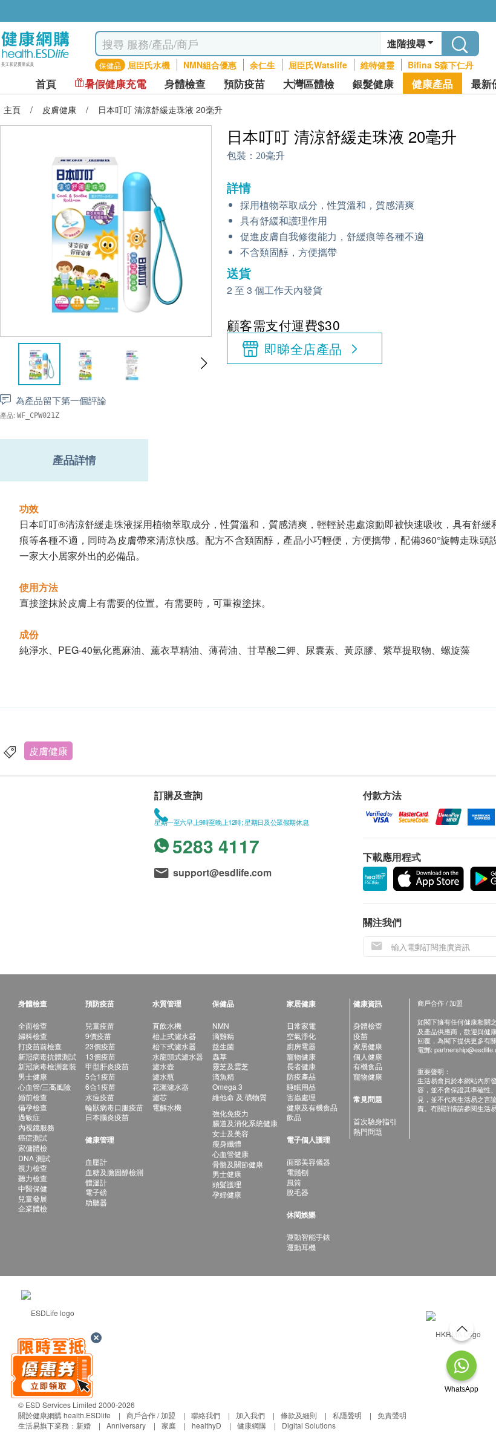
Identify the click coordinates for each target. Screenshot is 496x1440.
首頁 (46, 84)
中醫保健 (32, 1188)
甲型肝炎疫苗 (107, 1066)
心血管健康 (230, 1153)
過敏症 (29, 1117)
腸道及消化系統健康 (245, 1123)
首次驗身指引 (375, 1121)
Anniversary (126, 1425)
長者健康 (301, 1066)
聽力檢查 (32, 1178)
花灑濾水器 (170, 1086)
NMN (220, 1025)
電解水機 (166, 1107)
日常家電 (301, 1025)
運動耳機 (301, 1247)
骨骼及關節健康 (237, 1164)
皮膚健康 (48, 751)
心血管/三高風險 (44, 1086)
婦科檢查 (32, 1036)
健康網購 (251, 1425)
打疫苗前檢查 (40, 1046)
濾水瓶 (163, 1076)
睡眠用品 (301, 1086)
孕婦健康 (226, 1194)
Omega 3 (227, 1086)
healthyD (206, 1425)
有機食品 (367, 1066)
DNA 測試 (34, 1158)
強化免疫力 (230, 1113)
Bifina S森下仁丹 (441, 65)
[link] (47, 1311)
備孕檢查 (32, 1107)
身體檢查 (367, 1025)
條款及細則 (299, 1415)
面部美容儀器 (308, 1161)
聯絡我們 (205, 1415)
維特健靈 (377, 65)
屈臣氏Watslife (318, 65)
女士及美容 (230, 1133)
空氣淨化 (301, 1036)
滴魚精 (223, 1076)
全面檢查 (32, 1025)
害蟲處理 (301, 1097)
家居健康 (367, 1046)
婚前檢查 (32, 1097)
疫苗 (360, 1036)
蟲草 (219, 1056)
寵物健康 (301, 1056)
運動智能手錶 (308, 1236)
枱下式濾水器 (174, 1046)
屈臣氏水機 (149, 65)
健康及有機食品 (312, 1107)
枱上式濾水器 (174, 1036)
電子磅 (96, 1192)
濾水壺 (163, 1066)
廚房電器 (301, 1046)
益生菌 (223, 1046)
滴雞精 (223, 1036)
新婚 (83, 1425)
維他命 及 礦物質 (239, 1097)
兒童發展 (32, 1198)
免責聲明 (391, 1415)
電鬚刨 (297, 1172)
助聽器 (96, 1202)
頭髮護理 (226, 1184)
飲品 (294, 1117)
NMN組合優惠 (210, 65)
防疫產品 (301, 1076)
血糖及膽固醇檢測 (114, 1172)
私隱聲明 (347, 1415)
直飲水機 (166, 1025)
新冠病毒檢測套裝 (47, 1066)
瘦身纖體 (226, 1143)
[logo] (35, 67)
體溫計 (96, 1182)
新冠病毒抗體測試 (47, 1056)
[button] (203, 363)
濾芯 (159, 1097)
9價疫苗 (98, 1036)
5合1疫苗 (100, 1076)
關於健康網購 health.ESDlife (64, 1415)
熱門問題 (367, 1131)
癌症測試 (32, 1137)
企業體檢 (32, 1208)
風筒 (294, 1182)
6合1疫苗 (100, 1086)
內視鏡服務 (36, 1127)
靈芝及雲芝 (230, 1066)
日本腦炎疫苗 (107, 1117)
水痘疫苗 (99, 1097)
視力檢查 (32, 1167)
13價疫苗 (100, 1056)
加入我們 (250, 1415)
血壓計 (96, 1161)
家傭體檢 (32, 1147)
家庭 (169, 1425)
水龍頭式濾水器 (177, 1056)
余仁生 (262, 65)
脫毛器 (297, 1192)
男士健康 (32, 1076)
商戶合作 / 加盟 (150, 1415)
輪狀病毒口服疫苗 (114, 1107)
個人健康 (367, 1056)
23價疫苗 (100, 1046)
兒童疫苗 (99, 1025)
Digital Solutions (309, 1425)
